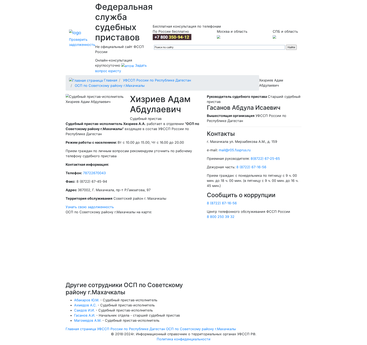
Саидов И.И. (84, 310)
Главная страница (81, 329)
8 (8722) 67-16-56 (251, 167)
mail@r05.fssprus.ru (235, 150)
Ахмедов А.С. (85, 305)
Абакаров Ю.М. (86, 300)
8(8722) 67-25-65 (265, 158)
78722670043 (94, 173)
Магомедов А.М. (87, 320)
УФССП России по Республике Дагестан (157, 80)
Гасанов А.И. (84, 315)
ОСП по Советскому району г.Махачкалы (110, 85)
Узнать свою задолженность (90, 207)
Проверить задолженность (82, 42)
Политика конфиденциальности (183, 339)
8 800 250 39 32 (220, 217)
